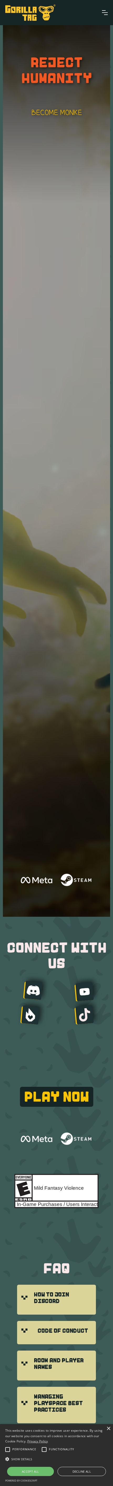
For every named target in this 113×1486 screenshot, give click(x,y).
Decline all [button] (82, 1471)
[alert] (56, 1455)
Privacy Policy (37, 1441)
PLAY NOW (56, 1096)
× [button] (108, 1429)
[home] (30, 12)
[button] (105, 12)
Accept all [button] (30, 1471)
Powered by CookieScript (21, 1480)
